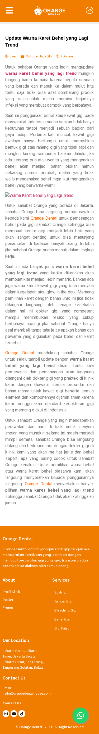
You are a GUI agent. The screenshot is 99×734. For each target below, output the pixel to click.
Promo (8, 607)
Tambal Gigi (63, 601)
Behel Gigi (62, 619)
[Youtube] (14, 713)
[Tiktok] (21, 713)
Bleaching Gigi (65, 610)
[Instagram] (6, 713)
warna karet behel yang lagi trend (41, 73)
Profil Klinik (11, 591)
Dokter (8, 599)
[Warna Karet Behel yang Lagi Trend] (49, 195)
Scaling (60, 592)
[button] (80, 715)
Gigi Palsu (61, 628)
